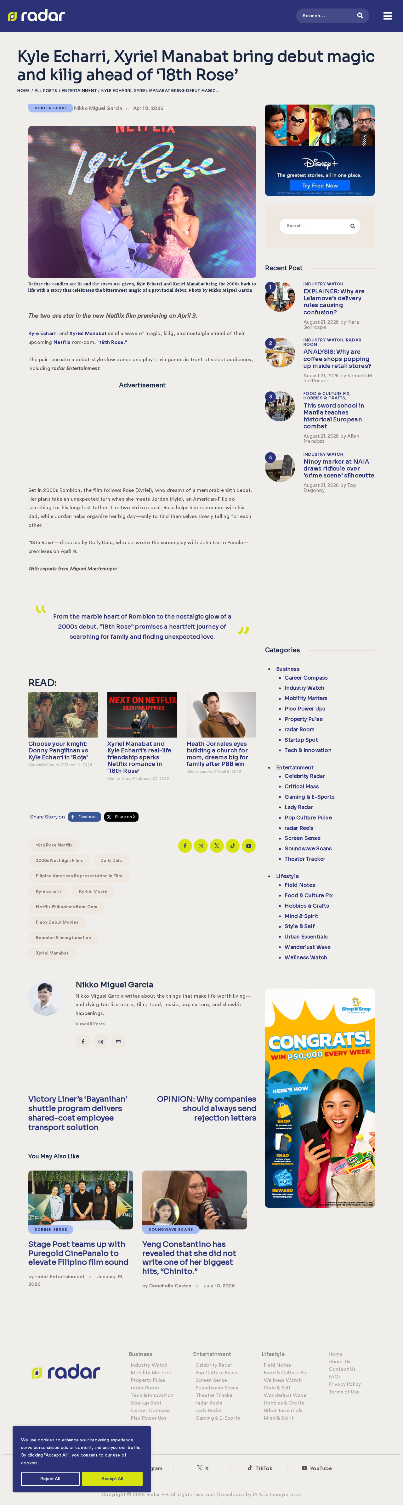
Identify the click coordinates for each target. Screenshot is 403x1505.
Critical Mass (302, 786)
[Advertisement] (142, 436)
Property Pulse (304, 719)
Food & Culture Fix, (327, 393)
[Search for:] (320, 225)
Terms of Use (344, 1391)
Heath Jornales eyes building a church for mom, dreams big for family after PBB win (217, 754)
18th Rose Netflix (54, 845)
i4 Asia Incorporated (277, 1494)
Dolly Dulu (111, 860)
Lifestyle (287, 876)
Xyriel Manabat (52, 953)
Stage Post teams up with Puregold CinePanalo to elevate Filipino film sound (78, 1253)
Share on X (125, 816)
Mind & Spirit (301, 916)
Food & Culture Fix (309, 895)
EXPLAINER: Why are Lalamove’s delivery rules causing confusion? (334, 302)
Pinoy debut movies (57, 922)
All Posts (46, 90)
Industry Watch (323, 284)
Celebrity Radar (305, 776)
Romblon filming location (63, 938)
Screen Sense (51, 108)
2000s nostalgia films (59, 860)
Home (23, 90)
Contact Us (342, 1369)
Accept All (112, 1479)
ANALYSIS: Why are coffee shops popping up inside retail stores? (338, 358)
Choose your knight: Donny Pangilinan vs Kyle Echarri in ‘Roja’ (58, 751)
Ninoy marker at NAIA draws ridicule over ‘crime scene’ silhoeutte (339, 468)
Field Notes (300, 885)
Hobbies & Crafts (307, 906)
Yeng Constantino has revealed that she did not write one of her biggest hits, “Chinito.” (189, 1258)
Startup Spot (301, 740)
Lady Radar (299, 807)
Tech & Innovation (308, 750)
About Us (339, 1361)
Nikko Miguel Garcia (98, 108)
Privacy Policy (345, 1384)
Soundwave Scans (171, 1229)
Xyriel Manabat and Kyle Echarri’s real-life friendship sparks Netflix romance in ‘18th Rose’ (139, 757)
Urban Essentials (306, 936)
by (56, 1276)
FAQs (335, 1376)
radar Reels (299, 828)
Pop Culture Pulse (308, 817)
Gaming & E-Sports (309, 797)
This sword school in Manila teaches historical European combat (334, 416)
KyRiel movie (93, 891)
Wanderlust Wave (308, 947)
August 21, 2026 (321, 322)
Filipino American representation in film (79, 876)
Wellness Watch (306, 957)
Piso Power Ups (305, 708)
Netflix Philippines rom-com (66, 907)
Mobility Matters (306, 698)
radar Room (300, 729)
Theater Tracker (305, 859)
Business (288, 669)
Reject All (50, 1479)
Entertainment (79, 90)
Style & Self (300, 926)
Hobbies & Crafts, (325, 398)
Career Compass (306, 678)
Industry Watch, (325, 340)
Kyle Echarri (48, 891)
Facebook (88, 816)
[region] (82, 1459)
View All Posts (90, 1024)
